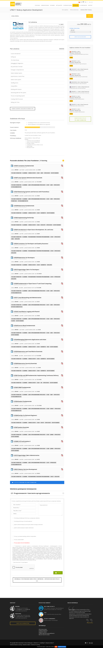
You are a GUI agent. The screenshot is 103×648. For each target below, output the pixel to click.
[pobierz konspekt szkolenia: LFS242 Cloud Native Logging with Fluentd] (62, 311)
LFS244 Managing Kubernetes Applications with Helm (30, 340)
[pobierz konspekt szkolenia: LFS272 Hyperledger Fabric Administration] (62, 455)
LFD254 (51, 250)
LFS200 (47, 290)
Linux (42, 173)
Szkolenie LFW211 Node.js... (86, 9)
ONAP (51, 394)
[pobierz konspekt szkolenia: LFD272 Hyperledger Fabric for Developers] (62, 269)
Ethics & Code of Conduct (44, 634)
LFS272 (47, 462)
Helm (48, 346)
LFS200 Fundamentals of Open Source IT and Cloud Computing (32, 284)
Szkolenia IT (36, 642)
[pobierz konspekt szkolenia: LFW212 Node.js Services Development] (62, 469)
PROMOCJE (75, 5)
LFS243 (47, 332)
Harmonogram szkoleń (80, 119)
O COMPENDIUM (83, 5)
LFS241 (47, 198)
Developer (17, 238)
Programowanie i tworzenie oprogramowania (38, 236)
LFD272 (51, 276)
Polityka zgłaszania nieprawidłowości (47, 633)
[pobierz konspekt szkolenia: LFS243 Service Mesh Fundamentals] (62, 325)
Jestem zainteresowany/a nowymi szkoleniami (24, 527)
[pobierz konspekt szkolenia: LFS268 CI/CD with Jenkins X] (62, 441)
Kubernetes (43, 212)
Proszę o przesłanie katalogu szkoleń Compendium (25, 536)
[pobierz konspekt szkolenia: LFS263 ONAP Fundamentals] (62, 387)
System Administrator (16, 187)
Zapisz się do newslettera (22, 623)
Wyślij (59, 572)
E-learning (43, 160)
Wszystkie (25, 482)
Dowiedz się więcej (62, 646)
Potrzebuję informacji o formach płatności (23, 521)
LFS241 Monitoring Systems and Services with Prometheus (31, 192)
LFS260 (38, 370)
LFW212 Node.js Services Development (25, 470)
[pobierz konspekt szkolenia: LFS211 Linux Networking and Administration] (62, 297)
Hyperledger (57, 276)
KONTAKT (90, 5)
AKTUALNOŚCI (59, 5)
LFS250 (38, 358)
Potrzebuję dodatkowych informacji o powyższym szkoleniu (27, 518)
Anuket (52, 408)
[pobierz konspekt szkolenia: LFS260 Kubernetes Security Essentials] (62, 363)
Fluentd (13, 320)
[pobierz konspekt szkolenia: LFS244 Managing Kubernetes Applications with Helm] (62, 339)
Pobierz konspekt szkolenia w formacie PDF (22, 108)
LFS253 (38, 173)
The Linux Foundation (16, 173)
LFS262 (38, 224)
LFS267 (47, 434)
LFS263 (47, 394)
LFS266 (38, 422)
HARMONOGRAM (45, 5)
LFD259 (38, 264)
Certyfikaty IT (42, 642)
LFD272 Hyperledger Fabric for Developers (26, 270)
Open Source (47, 173)
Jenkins (51, 434)
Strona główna (65, 9)
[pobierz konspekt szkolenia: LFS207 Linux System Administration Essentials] (62, 177)
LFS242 (47, 318)
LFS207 (47, 184)
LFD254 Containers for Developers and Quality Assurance (31, 244)
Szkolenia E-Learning (35, 644)
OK (56, 646)
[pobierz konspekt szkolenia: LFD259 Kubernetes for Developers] (62, 257)
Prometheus (14, 201)
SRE (41, 382)
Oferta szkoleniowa (74, 9)
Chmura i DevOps (32, 173)
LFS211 (47, 304)
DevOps (42, 422)
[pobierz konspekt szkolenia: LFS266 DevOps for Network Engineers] (62, 415)
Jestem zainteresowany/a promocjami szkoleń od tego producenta (28, 524)
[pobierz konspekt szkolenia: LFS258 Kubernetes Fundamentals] (62, 205)
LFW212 (51, 476)
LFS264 (47, 408)
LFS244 (38, 346)
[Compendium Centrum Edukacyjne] (16, 4)
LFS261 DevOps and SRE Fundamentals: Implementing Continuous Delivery (36, 376)
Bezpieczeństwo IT (50, 642)
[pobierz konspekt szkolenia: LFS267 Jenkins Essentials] (62, 427)
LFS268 (47, 448)
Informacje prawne (43, 629)
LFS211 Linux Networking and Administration (27, 298)
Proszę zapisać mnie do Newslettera (22, 542)
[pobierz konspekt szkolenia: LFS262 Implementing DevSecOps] (62, 217)
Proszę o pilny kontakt (19, 539)
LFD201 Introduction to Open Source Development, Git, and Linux (33, 230)
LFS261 (38, 382)
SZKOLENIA (37, 5)
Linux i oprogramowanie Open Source (36, 184)
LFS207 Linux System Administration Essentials (28, 178)
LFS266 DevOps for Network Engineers (25, 416)
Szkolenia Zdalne (26, 644)
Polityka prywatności (43, 630)
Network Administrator (16, 306)
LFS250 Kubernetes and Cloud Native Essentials (28, 352)
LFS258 (38, 212)
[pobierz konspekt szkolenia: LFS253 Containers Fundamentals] (62, 165)
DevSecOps (43, 224)
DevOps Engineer (54, 173)
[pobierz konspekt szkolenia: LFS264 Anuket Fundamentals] (62, 401)
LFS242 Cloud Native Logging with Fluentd (26, 312)
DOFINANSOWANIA (67, 5)
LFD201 (51, 236)
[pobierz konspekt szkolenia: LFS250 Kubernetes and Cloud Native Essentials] (62, 351)
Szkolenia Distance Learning (16, 644)
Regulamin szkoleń (43, 632)
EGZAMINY (52, 5)
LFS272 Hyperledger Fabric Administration (26, 456)
